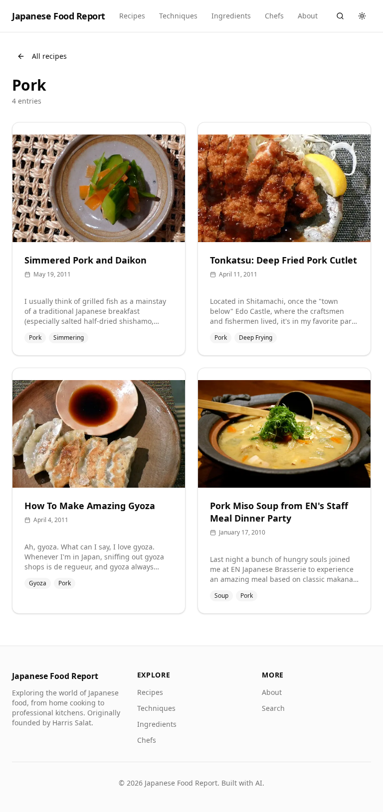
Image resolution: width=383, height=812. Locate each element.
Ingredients (231, 15)
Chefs (274, 15)
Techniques (178, 15)
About (308, 15)
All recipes (49, 56)
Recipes (132, 15)
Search (273, 708)
